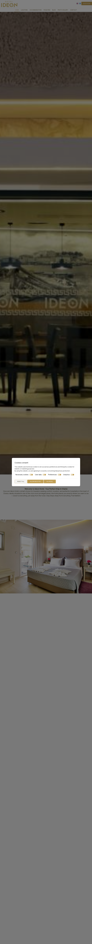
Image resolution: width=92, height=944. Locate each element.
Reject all (20, 481)
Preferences (52, 475)
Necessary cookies (21, 475)
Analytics (66, 475)
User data (38, 475)
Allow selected (35, 481)
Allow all (50, 481)
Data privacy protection (62, 471)
